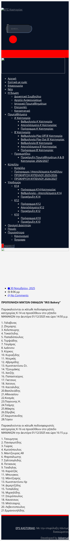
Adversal (63, 538)
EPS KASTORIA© (25, 528)
